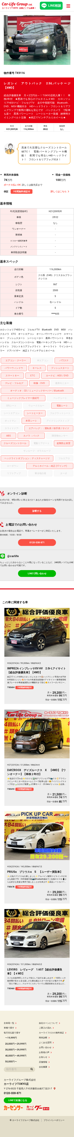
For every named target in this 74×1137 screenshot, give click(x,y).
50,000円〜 (11, 1061)
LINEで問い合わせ (37, 573)
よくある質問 (45, 1042)
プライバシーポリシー (54, 1120)
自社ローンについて (48, 1023)
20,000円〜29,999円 (15, 1043)
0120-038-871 (37, 542)
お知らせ (43, 1057)
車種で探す (9, 1028)
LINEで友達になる (17, 1100)
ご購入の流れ (45, 1028)
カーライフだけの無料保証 (51, 1033)
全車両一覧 (9, 1023)
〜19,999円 (11, 1037)
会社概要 (43, 1067)
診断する (37, 511)
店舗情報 (43, 1062)
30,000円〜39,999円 (15, 1049)
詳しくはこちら (59, 191)
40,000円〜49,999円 (15, 1055)
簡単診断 (43, 1037)
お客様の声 (44, 1052)
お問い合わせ (45, 1047)
